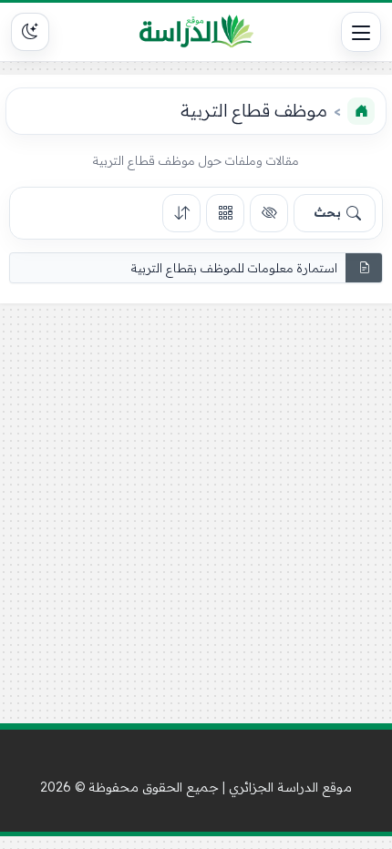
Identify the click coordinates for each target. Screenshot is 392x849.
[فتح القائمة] (361, 32)
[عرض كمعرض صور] (225, 213)
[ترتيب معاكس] (181, 213)
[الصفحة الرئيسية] (361, 111)
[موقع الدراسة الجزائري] (196, 32)
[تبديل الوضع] (30, 32)
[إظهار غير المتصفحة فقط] (269, 213)
